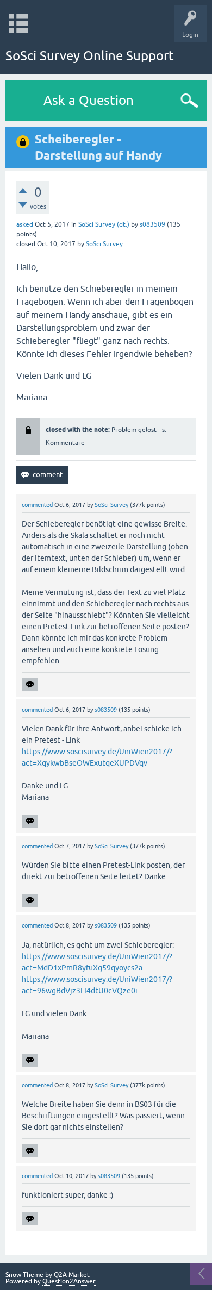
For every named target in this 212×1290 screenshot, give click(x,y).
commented (37, 505)
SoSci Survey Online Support (89, 55)
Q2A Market (72, 1275)
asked (24, 224)
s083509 (152, 224)
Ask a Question (88, 100)
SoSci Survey (104, 244)
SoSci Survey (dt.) (103, 224)
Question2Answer (69, 1281)
